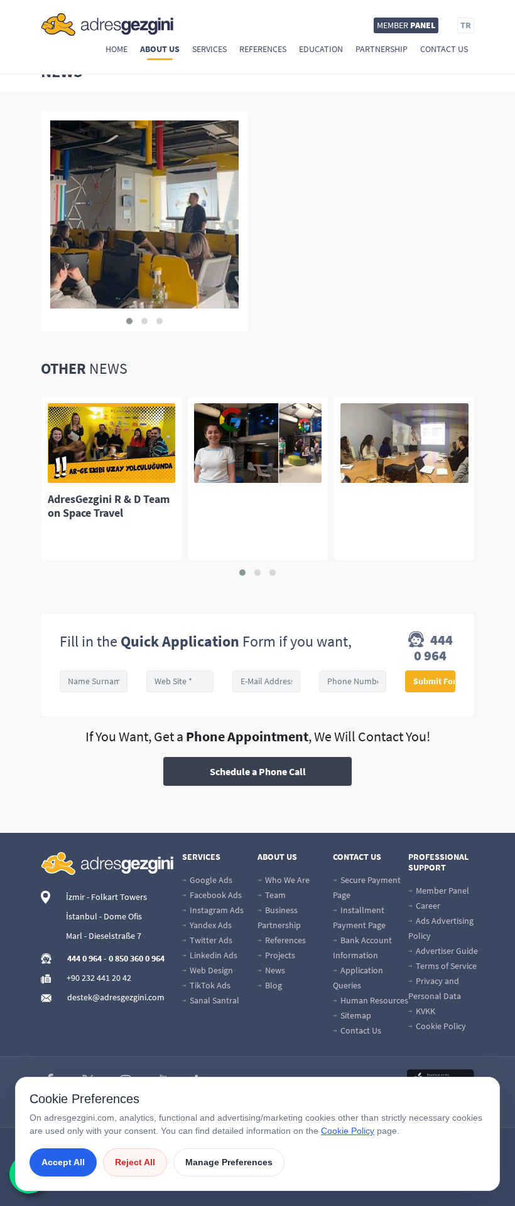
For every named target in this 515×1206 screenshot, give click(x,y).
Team (274, 895)
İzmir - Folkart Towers (106, 896)
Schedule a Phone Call (258, 771)
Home (116, 49)
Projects (279, 955)
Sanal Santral (213, 1000)
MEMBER (406, 25)
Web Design (210, 970)
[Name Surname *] (93, 681)
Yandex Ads (210, 925)
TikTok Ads (209, 985)
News (274, 970)
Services (209, 49)
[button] (129, 321)
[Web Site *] (180, 681)
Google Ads (210, 880)
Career (427, 905)
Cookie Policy (440, 1026)
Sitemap (355, 1015)
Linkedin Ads (212, 955)
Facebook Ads (215, 895)
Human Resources (373, 1000)
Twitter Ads (210, 940)
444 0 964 (433, 648)
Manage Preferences (229, 1162)
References (262, 49)
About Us (160, 49)
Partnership (381, 49)
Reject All (135, 1162)
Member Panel (441, 890)
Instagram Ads (216, 910)
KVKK (424, 1011)
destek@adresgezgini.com (116, 997)
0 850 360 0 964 (137, 958)
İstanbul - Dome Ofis (104, 916)
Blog (272, 985)
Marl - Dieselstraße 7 (103, 935)
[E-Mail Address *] (266, 681)
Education (321, 49)
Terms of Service (445, 965)
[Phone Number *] (353, 681)
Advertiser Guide (446, 950)
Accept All (63, 1162)
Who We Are (286, 880)
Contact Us (444, 49)
